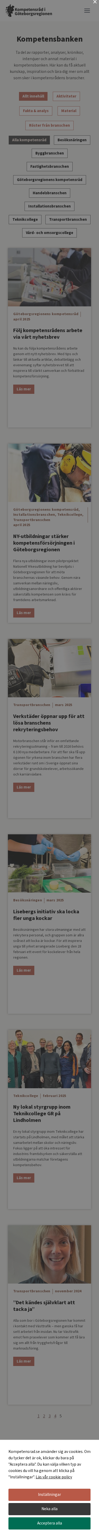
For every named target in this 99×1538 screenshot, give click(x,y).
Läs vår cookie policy (54, 1477)
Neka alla (49, 1509)
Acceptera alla (49, 1523)
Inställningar (49, 1494)
